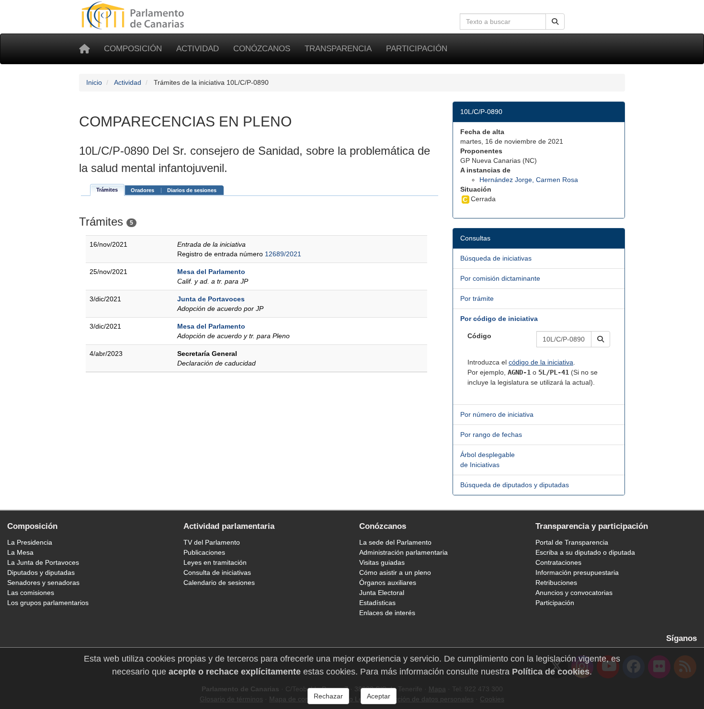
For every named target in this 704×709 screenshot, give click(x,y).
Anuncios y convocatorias (574, 592)
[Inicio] (84, 49)
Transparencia (338, 48)
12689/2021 (283, 254)
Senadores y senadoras (43, 582)
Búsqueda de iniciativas (496, 258)
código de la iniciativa (541, 362)
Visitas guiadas (382, 562)
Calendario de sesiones (219, 582)
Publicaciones (204, 552)
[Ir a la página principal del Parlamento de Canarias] (134, 15)
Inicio (94, 82)
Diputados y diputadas (41, 572)
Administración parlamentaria (403, 552)
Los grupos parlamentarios (48, 602)
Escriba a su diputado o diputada (585, 552)
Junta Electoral (381, 592)
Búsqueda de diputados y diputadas (514, 485)
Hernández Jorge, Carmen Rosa (528, 179)
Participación (416, 48)
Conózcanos (261, 48)
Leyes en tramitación (215, 562)
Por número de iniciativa (497, 414)
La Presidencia (29, 542)
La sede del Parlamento (395, 542)
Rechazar (328, 696)
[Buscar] (555, 21)
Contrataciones (558, 562)
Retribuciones (556, 582)
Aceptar (378, 696)
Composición (133, 48)
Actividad (197, 48)
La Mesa (20, 552)
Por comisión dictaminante (500, 278)
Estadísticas (377, 602)
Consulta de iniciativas (217, 572)
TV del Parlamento (211, 542)
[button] (600, 339)
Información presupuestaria (577, 572)
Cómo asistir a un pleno (395, 572)
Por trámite (477, 298)
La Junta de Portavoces (43, 562)
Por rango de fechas (491, 434)
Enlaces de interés (387, 613)
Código (479, 336)
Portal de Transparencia (571, 542)
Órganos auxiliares (387, 582)
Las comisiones (30, 592)
